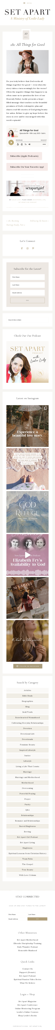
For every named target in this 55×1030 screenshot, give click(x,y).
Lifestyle (28, 761)
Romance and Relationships (27, 821)
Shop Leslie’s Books (27, 1015)
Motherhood (27, 783)
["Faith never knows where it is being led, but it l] (27, 469)
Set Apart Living (27, 842)
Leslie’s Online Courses (27, 1012)
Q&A (27, 810)
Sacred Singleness (27, 826)
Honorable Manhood (27, 950)
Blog (27, 707)
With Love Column (27, 875)
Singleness (27, 848)
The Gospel (27, 864)
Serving (27, 832)
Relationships (27, 815)
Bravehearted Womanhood (27, 717)
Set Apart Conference (27, 1005)
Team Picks (27, 859)
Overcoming (27, 788)
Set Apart (27, 14)
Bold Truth (28, 712)
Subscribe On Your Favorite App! (27, 167)
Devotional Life (39, 200)
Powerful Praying (27, 793)
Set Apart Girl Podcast (28, 202)
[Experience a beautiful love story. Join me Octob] (27, 426)
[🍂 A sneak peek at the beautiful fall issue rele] (27, 598)
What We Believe (27, 983)
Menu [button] (29, 3)
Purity (27, 804)
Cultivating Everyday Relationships (27, 723)
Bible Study (27, 696)
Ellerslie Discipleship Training (28, 943)
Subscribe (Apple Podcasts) (24, 156)
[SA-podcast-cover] (27, 384)
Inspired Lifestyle (27, 750)
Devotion (27, 728)
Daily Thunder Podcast (27, 947)
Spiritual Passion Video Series (27, 979)
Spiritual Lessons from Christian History (27, 853)
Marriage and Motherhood (27, 777)
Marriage (27, 772)
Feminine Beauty (27, 745)
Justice (27, 755)
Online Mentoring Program (27, 1008)
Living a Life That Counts (27, 766)
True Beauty (27, 870)
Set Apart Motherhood (27, 940)
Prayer (27, 799)
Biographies (27, 701)
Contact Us (27, 969)
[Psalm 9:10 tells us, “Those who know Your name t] (27, 512)
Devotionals (27, 739)
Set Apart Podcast (27, 976)
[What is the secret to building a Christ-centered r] (27, 641)
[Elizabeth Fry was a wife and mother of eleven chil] (27, 555)
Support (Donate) (27, 972)
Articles (27, 690)
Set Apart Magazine (28, 1001)
